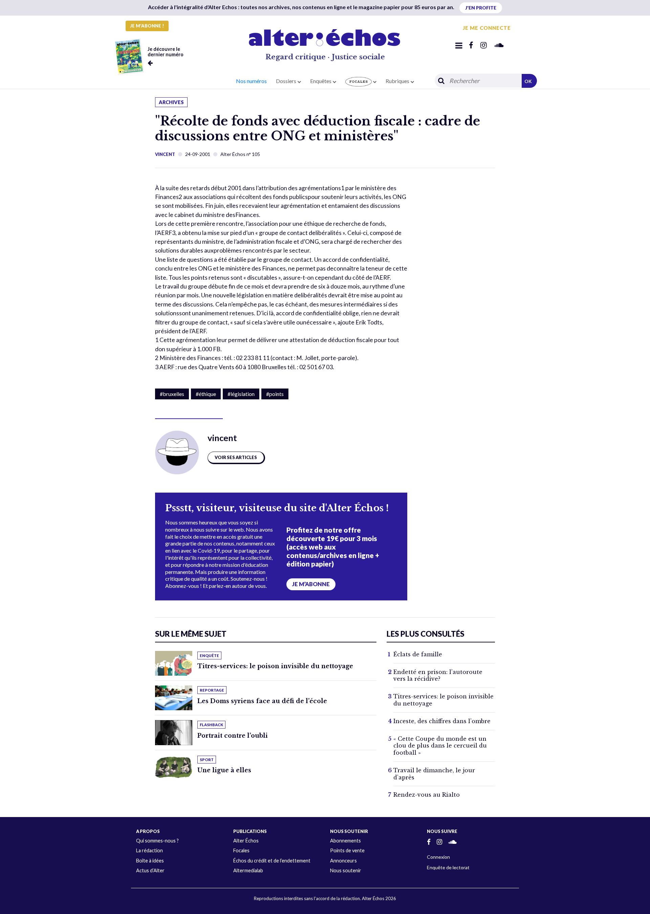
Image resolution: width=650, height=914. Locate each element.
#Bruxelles (172, 394)
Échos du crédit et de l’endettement (271, 860)
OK (528, 81)
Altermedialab (248, 870)
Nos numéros (251, 81)
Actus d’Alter (150, 870)
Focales (241, 850)
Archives (171, 102)
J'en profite (480, 8)
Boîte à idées (150, 860)
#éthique (206, 394)
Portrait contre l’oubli (232, 735)
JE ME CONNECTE (487, 28)
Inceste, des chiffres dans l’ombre (442, 721)
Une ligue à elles (224, 770)
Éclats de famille (417, 654)
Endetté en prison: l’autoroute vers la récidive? (437, 675)
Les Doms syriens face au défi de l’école (262, 701)
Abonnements (345, 840)
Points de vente (347, 850)
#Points (275, 394)
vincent (165, 154)
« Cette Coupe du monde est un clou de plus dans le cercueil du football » (440, 745)
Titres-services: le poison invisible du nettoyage (275, 666)
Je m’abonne (311, 584)
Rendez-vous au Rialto (426, 794)
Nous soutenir (345, 870)
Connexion (438, 857)
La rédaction (149, 850)
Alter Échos (246, 840)
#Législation (241, 394)
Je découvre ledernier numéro (165, 51)
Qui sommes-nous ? (157, 840)
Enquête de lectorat (448, 867)
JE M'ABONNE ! (147, 25)
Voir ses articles (236, 457)
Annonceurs (343, 860)
